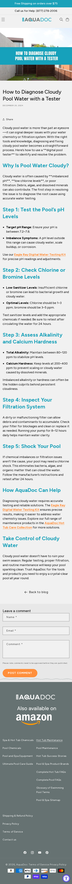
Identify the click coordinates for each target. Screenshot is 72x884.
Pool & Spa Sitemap (48, 800)
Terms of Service (13, 831)
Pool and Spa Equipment (18, 756)
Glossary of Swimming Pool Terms (50, 790)
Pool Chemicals (12, 748)
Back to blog (38, 592)
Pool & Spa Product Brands (52, 763)
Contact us (9, 839)
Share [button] (9, 119)
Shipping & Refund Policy (18, 815)
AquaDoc (22, 864)
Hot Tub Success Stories (51, 756)
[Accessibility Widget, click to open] (66, 878)
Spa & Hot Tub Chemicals (18, 740)
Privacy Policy (11, 823)
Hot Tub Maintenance (49, 740)
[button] (61, 19)
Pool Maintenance (47, 748)
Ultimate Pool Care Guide (18, 763)
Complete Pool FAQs (48, 779)
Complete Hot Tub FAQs (51, 772)
